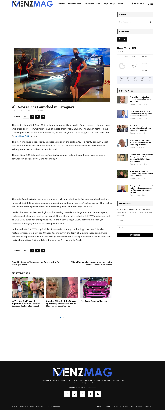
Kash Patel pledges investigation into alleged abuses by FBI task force (140, 128)
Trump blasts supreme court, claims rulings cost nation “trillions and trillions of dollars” (141, 189)
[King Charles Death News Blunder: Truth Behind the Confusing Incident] (122, 143)
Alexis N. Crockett (20, 111)
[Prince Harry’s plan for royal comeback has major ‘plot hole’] (122, 99)
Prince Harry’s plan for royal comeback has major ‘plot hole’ (140, 99)
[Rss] (144, 3)
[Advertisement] (62, 30)
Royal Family (109, 4)
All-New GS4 (22, 136)
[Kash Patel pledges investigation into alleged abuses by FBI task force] (122, 128)
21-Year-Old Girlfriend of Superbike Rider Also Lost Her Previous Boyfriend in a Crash (26, 303)
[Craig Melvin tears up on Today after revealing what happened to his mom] (122, 114)
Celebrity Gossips (92, 4)
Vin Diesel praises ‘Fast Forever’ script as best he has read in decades (141, 173)
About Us (107, 406)
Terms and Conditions (143, 406)
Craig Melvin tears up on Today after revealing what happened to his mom (141, 113)
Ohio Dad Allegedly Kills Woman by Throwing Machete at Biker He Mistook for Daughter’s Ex (61, 303)
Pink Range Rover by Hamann (93, 301)
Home (99, 406)
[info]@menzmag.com (88, 387)
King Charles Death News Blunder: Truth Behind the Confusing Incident (140, 142)
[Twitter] (135, 3)
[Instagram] (138, 3)
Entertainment (74, 4)
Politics (61, 4)
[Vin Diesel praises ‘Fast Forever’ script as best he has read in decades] (122, 174)
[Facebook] (133, 3)
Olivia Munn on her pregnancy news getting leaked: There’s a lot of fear (91, 263)
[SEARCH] (150, 22)
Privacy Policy (128, 406)
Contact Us (117, 406)
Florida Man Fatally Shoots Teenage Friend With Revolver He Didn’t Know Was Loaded (141, 157)
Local (120, 4)
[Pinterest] (141, 3)
